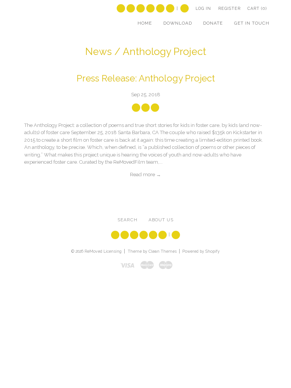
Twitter (121, 8)
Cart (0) (257, 8)
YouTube (140, 8)
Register (229, 8)
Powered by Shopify (201, 251)
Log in (203, 8)
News (98, 51)
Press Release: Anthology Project (146, 78)
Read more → (145, 174)
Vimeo (150, 8)
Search (184, 8)
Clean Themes (163, 251)
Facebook (131, 8)
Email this (155, 107)
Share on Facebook (136, 107)
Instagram (160, 8)
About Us (161, 219)
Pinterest (170, 8)
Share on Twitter (145, 107)
